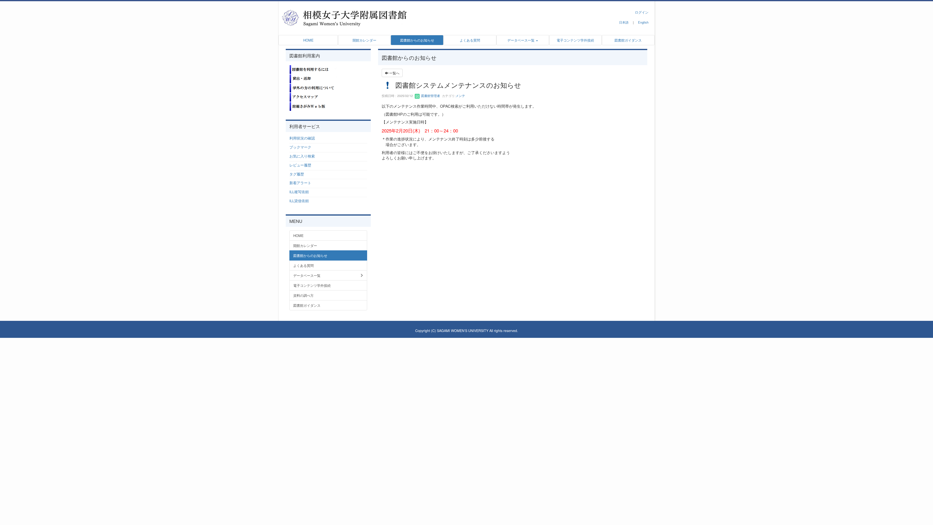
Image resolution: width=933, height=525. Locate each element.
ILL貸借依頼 (299, 200)
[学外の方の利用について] (313, 87)
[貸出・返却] (313, 78)
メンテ (460, 95)
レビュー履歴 (300, 164)
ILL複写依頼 (299, 191)
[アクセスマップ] (313, 96)
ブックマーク (300, 146)
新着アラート (300, 182)
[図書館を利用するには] (313, 69)
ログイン (641, 12)
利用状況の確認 (302, 137)
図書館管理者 (430, 95)
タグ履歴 (296, 173)
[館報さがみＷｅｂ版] (313, 106)
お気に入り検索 (302, 155)
